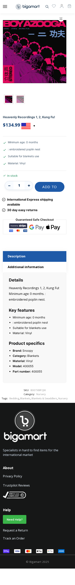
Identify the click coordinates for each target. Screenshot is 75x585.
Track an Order (14, 538)
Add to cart (49, 188)
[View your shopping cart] (67, 4)
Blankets (25, 398)
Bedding (14, 398)
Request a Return (15, 530)
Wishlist (53, 6)
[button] (61, 19)
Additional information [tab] (26, 267)
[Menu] (8, 7)
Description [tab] (16, 256)
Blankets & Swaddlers (44, 398)
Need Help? (14, 519)
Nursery (41, 394)
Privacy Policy (12, 476)
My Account (61, 6)
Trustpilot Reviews (16, 485)
